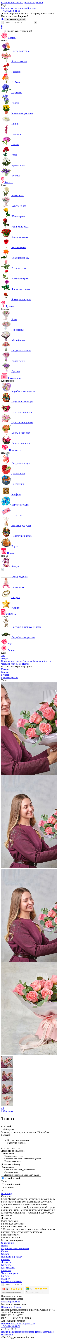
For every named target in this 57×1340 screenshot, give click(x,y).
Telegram (17, 1307)
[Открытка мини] (21, 1172)
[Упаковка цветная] (21, 1161)
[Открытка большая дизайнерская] (21, 1170)
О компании (7, 661)
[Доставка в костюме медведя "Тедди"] (21, 1175)
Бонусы (47, 661)
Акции (4, 658)
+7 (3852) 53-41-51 (10, 10)
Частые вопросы (9, 663)
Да (2, 19)
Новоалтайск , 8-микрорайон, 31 (18, 1323)
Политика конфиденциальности (18, 1332)
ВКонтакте (6, 1307)
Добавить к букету (10, 1164)
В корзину (6, 1193)
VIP (3, 655)
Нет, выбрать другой (15, 19)
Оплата (18, 661)
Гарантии (38, 661)
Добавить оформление (12, 1150)
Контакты (24, 663)
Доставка (27, 661)
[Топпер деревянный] (21, 1156)
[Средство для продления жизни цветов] (21, 1159)
